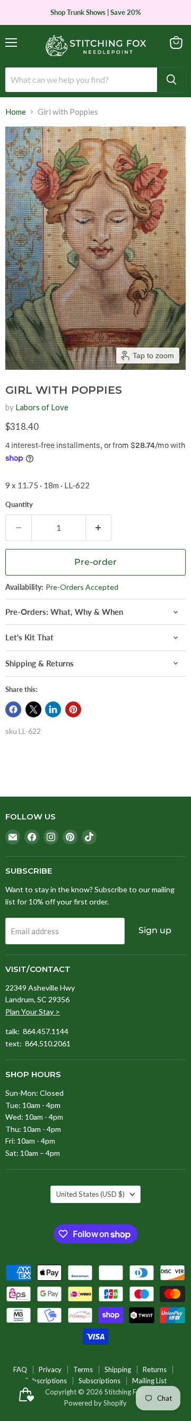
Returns (155, 1369)
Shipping (118, 1369)
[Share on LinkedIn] (53, 709)
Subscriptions (46, 1380)
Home (15, 111)
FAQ (20, 1369)
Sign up (154, 930)
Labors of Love (41, 407)
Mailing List (149, 1380)
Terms (83, 1369)
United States (90, 1194)
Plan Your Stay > (32, 1011)
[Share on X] (33, 709)
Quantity (19, 505)
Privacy (50, 1369)
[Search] (171, 79)
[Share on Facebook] (13, 709)
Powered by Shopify (95, 1403)
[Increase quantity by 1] (99, 527)
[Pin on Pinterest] (73, 709)
